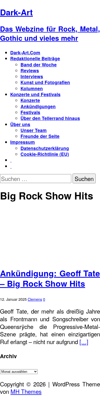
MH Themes (26, 391)
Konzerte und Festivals (35, 94)
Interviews (32, 76)
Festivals (30, 112)
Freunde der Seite (40, 136)
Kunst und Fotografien (45, 82)
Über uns (20, 124)
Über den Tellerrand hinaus (50, 118)
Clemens (35, 299)
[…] (83, 341)
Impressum (22, 142)
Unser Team (34, 130)
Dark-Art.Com (25, 52)
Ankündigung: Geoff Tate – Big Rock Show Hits (50, 278)
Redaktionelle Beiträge (35, 58)
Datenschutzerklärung (45, 148)
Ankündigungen (38, 106)
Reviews (30, 70)
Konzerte (30, 100)
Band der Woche (39, 64)
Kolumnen (32, 88)
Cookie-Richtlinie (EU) (45, 154)
